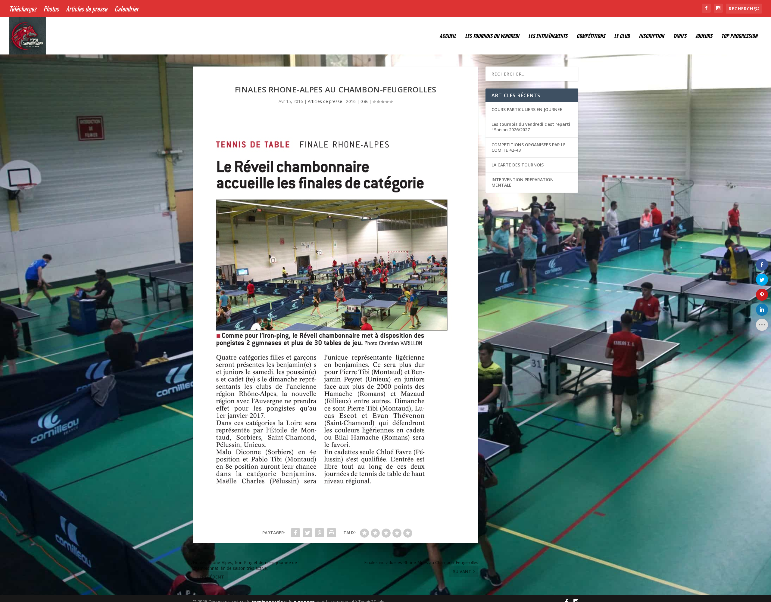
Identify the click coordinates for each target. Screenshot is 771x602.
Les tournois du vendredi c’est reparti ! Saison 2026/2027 (531, 126)
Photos (51, 8)
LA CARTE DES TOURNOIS (518, 165)
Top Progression (739, 36)
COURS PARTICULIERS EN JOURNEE (527, 109)
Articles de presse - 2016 (332, 101)
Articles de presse (86, 8)
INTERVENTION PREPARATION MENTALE (523, 182)
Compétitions (590, 36)
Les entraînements (547, 36)
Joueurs (703, 36)
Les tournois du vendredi (492, 36)
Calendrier (126, 8)
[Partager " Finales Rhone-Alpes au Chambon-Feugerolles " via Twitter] (307, 533)
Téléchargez (22, 8)
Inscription (651, 36)
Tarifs (679, 36)
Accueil (447, 36)
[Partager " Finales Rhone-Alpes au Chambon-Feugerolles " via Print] (332, 533)
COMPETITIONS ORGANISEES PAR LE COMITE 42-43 (529, 147)
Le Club (622, 36)
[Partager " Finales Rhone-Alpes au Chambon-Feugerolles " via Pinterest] (320, 533)
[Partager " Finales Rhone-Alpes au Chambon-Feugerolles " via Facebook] (295, 533)
